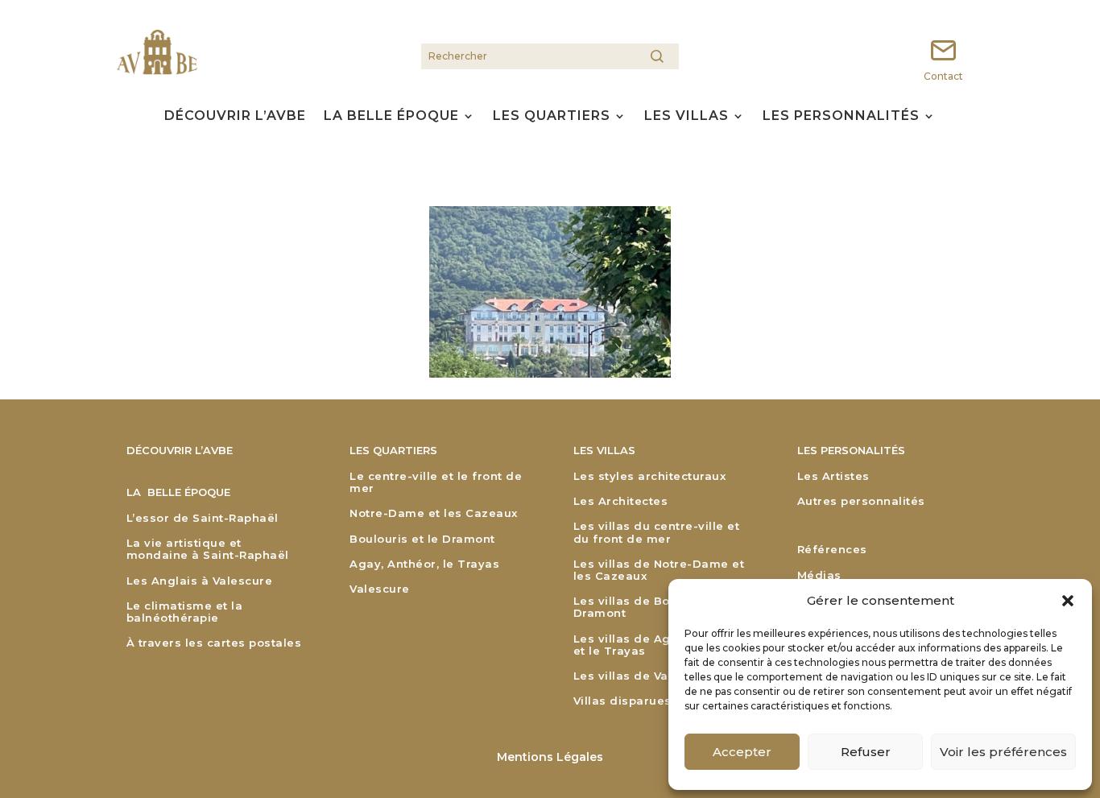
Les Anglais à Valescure (199, 581)
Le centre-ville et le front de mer (435, 482)
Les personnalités (841, 117)
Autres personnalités (861, 501)
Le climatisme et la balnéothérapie (184, 612)
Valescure (379, 589)
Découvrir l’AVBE (235, 117)
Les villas (686, 117)
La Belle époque (391, 117)
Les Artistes (833, 476)
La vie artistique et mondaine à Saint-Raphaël (207, 549)
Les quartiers (551, 117)
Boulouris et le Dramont (422, 539)
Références (832, 550)
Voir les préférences (1003, 751)
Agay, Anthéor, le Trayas (424, 564)
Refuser (866, 751)
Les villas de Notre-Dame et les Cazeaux (659, 570)
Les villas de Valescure (643, 676)
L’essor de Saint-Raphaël (202, 518)
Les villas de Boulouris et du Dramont (660, 607)
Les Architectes (620, 501)
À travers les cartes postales (214, 643)
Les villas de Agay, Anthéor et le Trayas (657, 645)
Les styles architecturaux (649, 476)
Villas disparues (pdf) (639, 701)
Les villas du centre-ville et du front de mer (656, 532)
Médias (819, 575)
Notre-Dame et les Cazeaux (433, 513)
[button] (1068, 601)
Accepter (742, 751)
